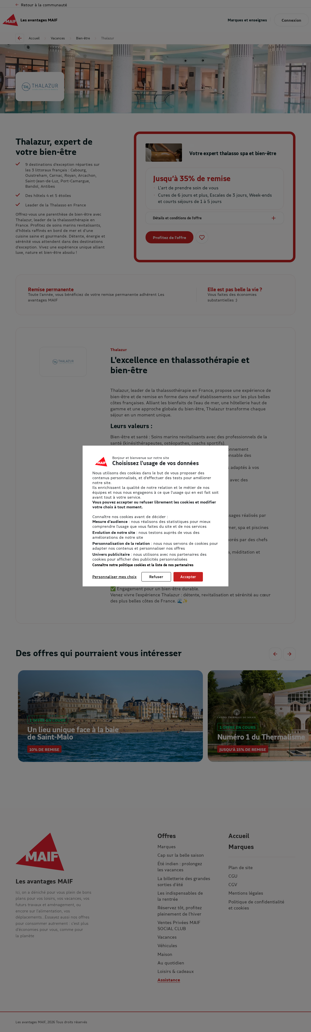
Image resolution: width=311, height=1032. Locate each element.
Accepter (188, 576)
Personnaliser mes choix (114, 576)
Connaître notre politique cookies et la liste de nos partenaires (142, 565)
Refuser (156, 576)
